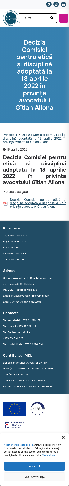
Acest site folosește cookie (18, 444)
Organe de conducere (15, 235)
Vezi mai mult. (49, 455)
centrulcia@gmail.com (28, 301)
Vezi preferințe (34, 477)
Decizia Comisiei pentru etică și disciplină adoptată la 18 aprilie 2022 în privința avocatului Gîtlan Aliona (34, 138)
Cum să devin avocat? (16, 259)
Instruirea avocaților (14, 253)
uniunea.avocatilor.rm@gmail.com (30, 295)
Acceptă (34, 466)
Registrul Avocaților (14, 241)
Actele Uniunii (11, 247)
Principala (10, 135)
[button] (63, 437)
